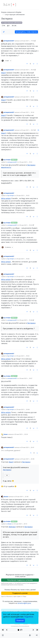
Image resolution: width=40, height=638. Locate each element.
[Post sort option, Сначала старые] (4, 31)
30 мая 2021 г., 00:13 (20, 524)
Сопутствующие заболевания (12, 22)
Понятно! (20, 620)
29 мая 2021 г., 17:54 (27, 41)
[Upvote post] (27, 63)
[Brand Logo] (9, 4)
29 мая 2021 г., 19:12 (25, 162)
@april (3, 73)
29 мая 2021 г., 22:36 (21, 496)
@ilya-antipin (6, 198)
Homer (5, 434)
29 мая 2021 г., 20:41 (27, 447)
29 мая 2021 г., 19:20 (22, 195)
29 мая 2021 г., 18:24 (27, 69)
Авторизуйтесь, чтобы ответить (26, 32)
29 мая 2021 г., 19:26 (22, 259)
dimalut (5, 496)
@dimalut (12, 527)
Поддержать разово (20, 593)
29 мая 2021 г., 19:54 (22, 356)
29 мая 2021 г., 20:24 (21, 434)
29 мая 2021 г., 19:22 (25, 225)
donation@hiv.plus (24, 603)
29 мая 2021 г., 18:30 (27, 97)
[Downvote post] (33, 63)
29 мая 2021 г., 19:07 (27, 130)
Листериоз (31, 323)
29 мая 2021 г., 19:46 (25, 320)
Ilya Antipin (7, 159)
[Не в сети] (2, 160)
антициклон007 (8, 41)
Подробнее (28, 617)
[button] (3, 635)
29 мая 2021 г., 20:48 (27, 459)
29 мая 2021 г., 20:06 (23, 409)
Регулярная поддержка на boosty (20, 580)
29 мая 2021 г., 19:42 (22, 276)
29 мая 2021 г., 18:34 (27, 112)
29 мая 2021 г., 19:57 (25, 378)
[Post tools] (37, 63)
